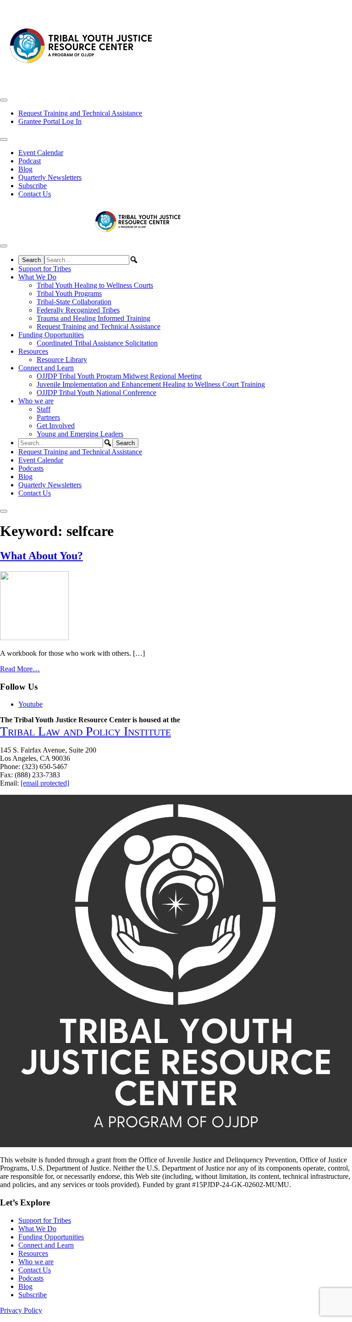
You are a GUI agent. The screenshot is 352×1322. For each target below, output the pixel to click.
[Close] (3, 511)
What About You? (41, 556)
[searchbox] (86, 260)
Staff (43, 409)
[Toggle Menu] (3, 100)
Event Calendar (40, 152)
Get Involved (56, 426)
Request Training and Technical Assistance (80, 113)
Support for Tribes (44, 269)
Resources (33, 351)
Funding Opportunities (51, 335)
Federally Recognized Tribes (78, 310)
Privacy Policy (21, 1310)
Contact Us (34, 194)
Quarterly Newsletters (50, 177)
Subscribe (32, 186)
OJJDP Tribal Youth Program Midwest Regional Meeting (119, 376)
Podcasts (31, 468)
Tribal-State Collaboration (74, 302)
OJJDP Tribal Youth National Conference (96, 392)
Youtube (30, 704)
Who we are (36, 401)
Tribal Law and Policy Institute (85, 731)
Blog (25, 169)
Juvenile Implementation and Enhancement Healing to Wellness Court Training (151, 384)
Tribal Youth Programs (69, 293)
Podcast (29, 161)
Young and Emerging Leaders (80, 434)
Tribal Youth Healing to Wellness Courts (95, 285)
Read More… (20, 669)
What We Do (37, 277)
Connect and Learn (46, 368)
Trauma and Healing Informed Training (93, 318)
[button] (133, 259)
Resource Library (62, 359)
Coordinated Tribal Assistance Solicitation (97, 343)
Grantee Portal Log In (50, 121)
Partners (48, 417)
